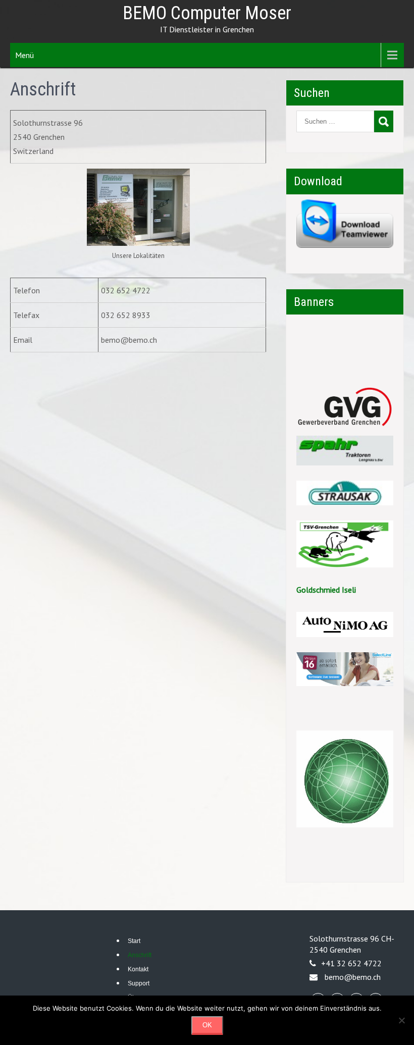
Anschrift (139, 955)
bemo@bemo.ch (353, 977)
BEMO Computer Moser (207, 13)
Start (134, 941)
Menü (24, 55)
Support (138, 983)
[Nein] (401, 1020)
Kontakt (138, 969)
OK (207, 1025)
